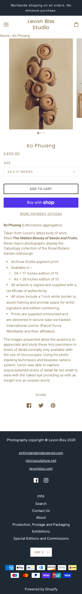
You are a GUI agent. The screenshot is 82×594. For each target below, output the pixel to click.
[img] (36, 480)
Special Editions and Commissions (41, 538)
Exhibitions (41, 531)
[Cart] (76, 24)
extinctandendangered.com (41, 453)
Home (5, 35)
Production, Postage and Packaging (41, 524)
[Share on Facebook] (29, 405)
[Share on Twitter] (41, 405)
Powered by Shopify (41, 589)
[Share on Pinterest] (53, 405)
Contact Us (41, 510)
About (41, 517)
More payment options (41, 214)
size (7, 163)
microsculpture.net (41, 460)
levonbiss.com (41, 468)
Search (41, 503)
